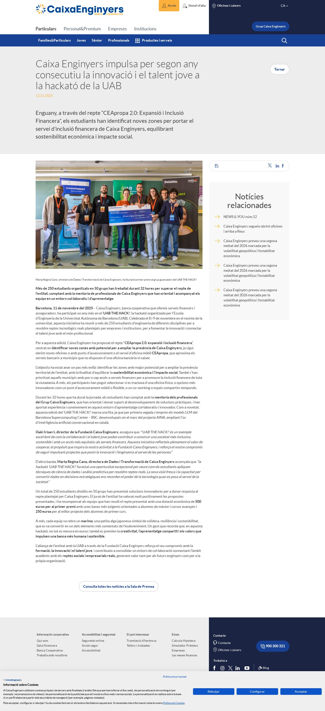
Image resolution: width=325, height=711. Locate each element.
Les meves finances (184, 655)
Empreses (178, 650)
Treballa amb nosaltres (52, 655)
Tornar (279, 69)
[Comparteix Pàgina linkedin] (278, 166)
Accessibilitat (91, 650)
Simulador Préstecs (185, 645)
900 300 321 (275, 646)
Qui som (42, 640)
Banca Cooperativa (50, 650)
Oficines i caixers (229, 650)
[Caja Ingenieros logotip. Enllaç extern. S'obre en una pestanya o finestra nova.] (12, 680)
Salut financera (47, 645)
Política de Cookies (174, 702)
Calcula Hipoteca (183, 640)
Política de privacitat (174, 676)
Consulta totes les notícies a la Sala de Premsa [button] (118, 586)
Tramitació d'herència (141, 640)
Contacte (224, 643)
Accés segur (90, 645)
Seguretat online (93, 640)
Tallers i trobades (138, 645)
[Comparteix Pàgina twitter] (271, 166)
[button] (169, 5)
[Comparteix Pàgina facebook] (283, 166)
